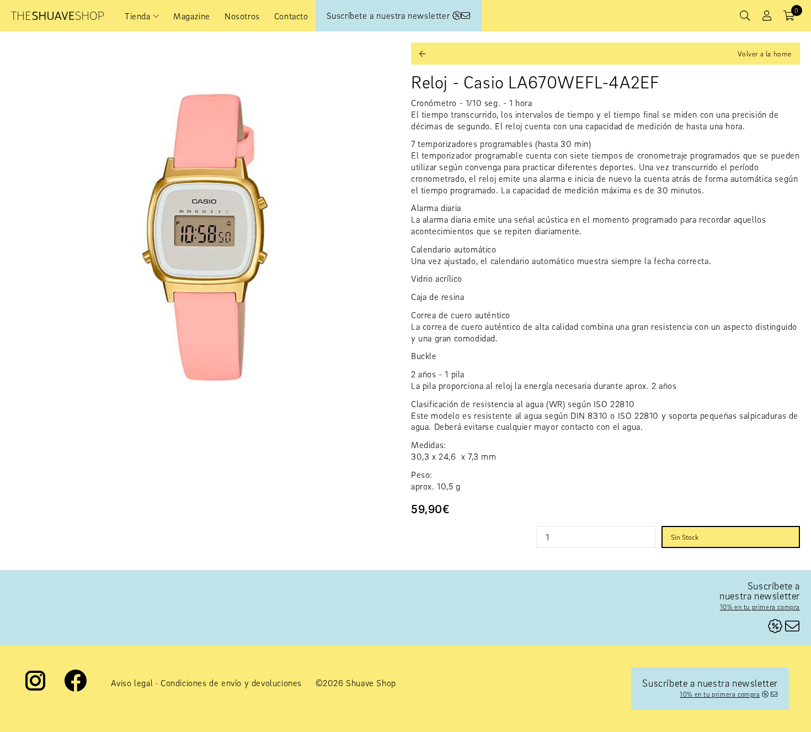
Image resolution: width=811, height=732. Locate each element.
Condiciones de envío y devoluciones (231, 682)
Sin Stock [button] (684, 537)
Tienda (138, 16)
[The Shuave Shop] (57, 16)
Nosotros (242, 16)
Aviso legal (132, 682)
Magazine (191, 16)
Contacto (291, 16)
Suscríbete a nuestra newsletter (389, 15)
